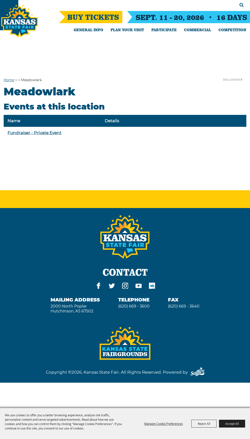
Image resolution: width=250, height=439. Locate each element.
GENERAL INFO (88, 29)
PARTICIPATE (164, 29)
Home (9, 80)
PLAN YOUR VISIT (127, 29)
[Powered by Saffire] (197, 372)
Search (241, 5)
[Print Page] (152, 287)
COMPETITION (232, 29)
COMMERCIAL (197, 29)
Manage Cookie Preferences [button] (163, 424)
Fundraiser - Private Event (35, 132)
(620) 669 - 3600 (134, 306)
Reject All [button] (204, 424)
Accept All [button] (232, 424)
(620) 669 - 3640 (183, 306)
